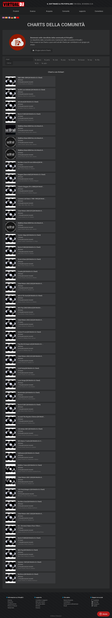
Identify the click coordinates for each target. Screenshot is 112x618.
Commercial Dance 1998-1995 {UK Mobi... (32, 199)
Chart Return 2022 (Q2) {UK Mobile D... (30, 320)
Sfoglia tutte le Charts (42, 50)
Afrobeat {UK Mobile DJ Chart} (28, 102)
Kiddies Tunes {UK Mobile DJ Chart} (30, 465)
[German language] (12, 17)
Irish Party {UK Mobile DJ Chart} (28, 368)
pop (64, 60)
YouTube (95, 602)
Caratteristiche (12, 604)
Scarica (32, 11)
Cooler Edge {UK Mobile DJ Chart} (29, 235)
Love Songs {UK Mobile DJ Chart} (29, 380)
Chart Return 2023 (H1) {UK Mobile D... (30, 211)
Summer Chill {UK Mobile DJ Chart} (29, 562)
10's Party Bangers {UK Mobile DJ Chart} (31, 489)
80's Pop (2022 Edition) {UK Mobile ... (30, 308)
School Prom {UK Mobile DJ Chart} (29, 332)
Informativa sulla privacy (71, 604)
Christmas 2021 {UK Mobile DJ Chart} (30, 429)
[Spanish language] (6, 17)
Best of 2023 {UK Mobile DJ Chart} (29, 114)
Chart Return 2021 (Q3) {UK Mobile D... (30, 477)
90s (98, 60)
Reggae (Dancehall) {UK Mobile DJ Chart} (31, 174)
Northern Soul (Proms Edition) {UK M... (30, 162)
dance (39, 60)
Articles (38, 606)
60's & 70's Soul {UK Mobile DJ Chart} (30, 295)
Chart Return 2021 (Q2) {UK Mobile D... (30, 513)
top (91, 60)
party (48, 60)
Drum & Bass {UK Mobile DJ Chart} (29, 259)
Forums (38, 608)
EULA (65, 606)
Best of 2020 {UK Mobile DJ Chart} (29, 538)
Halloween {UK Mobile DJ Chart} (28, 453)
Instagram (96, 604)
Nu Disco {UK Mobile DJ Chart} (28, 574)
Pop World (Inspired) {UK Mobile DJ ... (30, 344)
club (56, 60)
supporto (82, 11)
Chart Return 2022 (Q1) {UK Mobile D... (30, 356)
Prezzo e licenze (12, 606)
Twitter (95, 606)
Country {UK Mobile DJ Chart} (27, 271)
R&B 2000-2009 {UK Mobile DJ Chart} (30, 77)
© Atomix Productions (56, 616)
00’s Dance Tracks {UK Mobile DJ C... (30, 441)
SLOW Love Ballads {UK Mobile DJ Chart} (31, 89)
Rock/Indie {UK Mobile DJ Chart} (28, 392)
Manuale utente (40, 602)
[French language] (9, 17)
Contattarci (67, 602)
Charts (73, 60)
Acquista (49, 11)
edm (45, 63)
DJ (38, 63)
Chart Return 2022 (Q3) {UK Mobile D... (30, 283)
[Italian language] (15, 17)
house (82, 60)
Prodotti (16, 11)
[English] (3, 17)
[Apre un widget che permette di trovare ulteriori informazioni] (103, 614)
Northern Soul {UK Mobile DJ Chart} (29, 501)
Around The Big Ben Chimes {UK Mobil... (31, 417)
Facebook (95, 600)
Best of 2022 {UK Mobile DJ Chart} (29, 247)
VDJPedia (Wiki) (40, 604)
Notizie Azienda (68, 600)
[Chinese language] (18, 17)
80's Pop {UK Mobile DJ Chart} (28, 550)
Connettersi (99, 11)
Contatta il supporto (41, 600)
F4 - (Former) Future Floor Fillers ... (30, 526)
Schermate (11, 608)
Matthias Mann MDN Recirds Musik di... (31, 126)
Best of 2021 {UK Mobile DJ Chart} (29, 404)
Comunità (65, 11)
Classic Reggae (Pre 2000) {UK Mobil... (31, 186)
